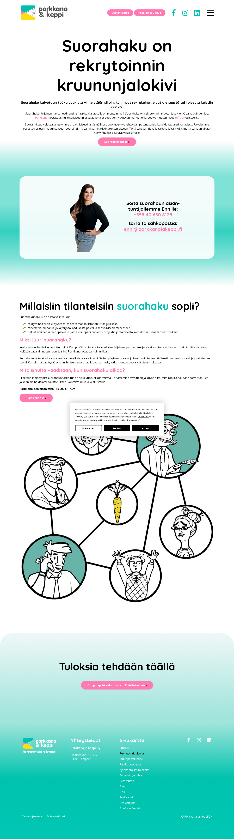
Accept (145, 428)
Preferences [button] (133, 420)
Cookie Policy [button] (144, 417)
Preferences (88, 428)
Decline (117, 428)
